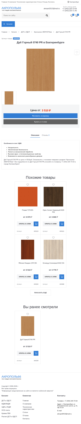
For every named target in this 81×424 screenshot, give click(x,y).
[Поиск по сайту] (47, 15)
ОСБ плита (6, 410)
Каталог (10, 24)
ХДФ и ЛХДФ (6, 407)
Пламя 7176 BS (27, 210)
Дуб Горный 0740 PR (27, 339)
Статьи (39, 2)
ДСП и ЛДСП (6, 401)
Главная (4, 2)
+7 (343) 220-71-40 (69, 11)
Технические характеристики (27, 2)
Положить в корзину (40, 116)
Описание (35, 135)
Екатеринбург (74, 2)
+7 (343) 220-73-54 (69, 9)
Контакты (51, 2)
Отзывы (45, 2)
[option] (40, 70)
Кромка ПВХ (6, 413)
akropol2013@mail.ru (52, 8)
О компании (12, 2)
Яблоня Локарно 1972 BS (28, 263)
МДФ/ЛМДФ (6, 404)
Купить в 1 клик (40, 122)
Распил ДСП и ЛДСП (9, 416)
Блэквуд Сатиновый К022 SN (53, 263)
